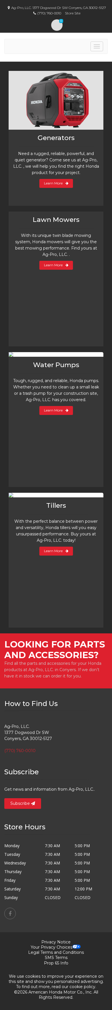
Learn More (53, 183)
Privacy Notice (56, 942)
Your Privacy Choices (51, 947)
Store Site (72, 13)
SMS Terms (56, 957)
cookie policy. (82, 986)
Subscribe (20, 803)
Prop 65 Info (56, 963)
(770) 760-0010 (20, 750)
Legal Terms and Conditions (56, 952)
